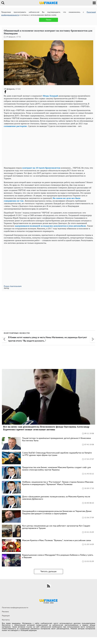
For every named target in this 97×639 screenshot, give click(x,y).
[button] (4, 339)
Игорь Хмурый (50, 95)
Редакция (6, 616)
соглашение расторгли (15, 126)
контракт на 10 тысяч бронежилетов (41, 167)
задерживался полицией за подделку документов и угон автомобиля (50, 225)
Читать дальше (48, 571)
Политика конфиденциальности (15, 608)
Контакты (6, 620)
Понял (48, 20)
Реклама (5, 612)
